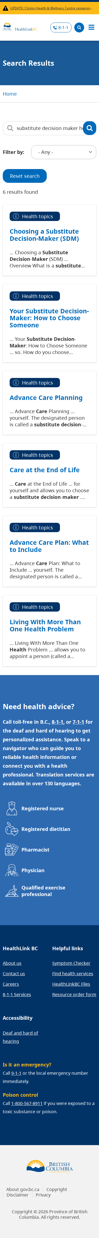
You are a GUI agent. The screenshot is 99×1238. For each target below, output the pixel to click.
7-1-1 (78, 722)
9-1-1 (16, 1073)
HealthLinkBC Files (71, 984)
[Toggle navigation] (91, 27)
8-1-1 (63, 27)
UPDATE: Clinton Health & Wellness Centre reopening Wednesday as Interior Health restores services (52, 8)
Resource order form (74, 994)
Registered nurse (42, 808)
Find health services (72, 974)
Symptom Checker (71, 963)
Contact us (14, 974)
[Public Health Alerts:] (6, 8)
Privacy (43, 1195)
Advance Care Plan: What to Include (49, 546)
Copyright (56, 1189)
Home (10, 93)
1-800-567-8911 (27, 1103)
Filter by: (13, 152)
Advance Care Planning (46, 397)
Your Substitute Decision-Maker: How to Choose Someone (49, 317)
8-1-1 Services (17, 994)
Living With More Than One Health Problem (45, 625)
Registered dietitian (45, 829)
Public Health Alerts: (6, 8)
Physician (33, 870)
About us (12, 963)
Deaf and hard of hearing (20, 1037)
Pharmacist (35, 849)
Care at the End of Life (45, 469)
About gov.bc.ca (22, 1189)
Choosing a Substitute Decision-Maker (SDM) (44, 235)
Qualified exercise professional (43, 890)
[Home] (20, 26)
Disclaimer (18, 1195)
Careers (11, 984)
